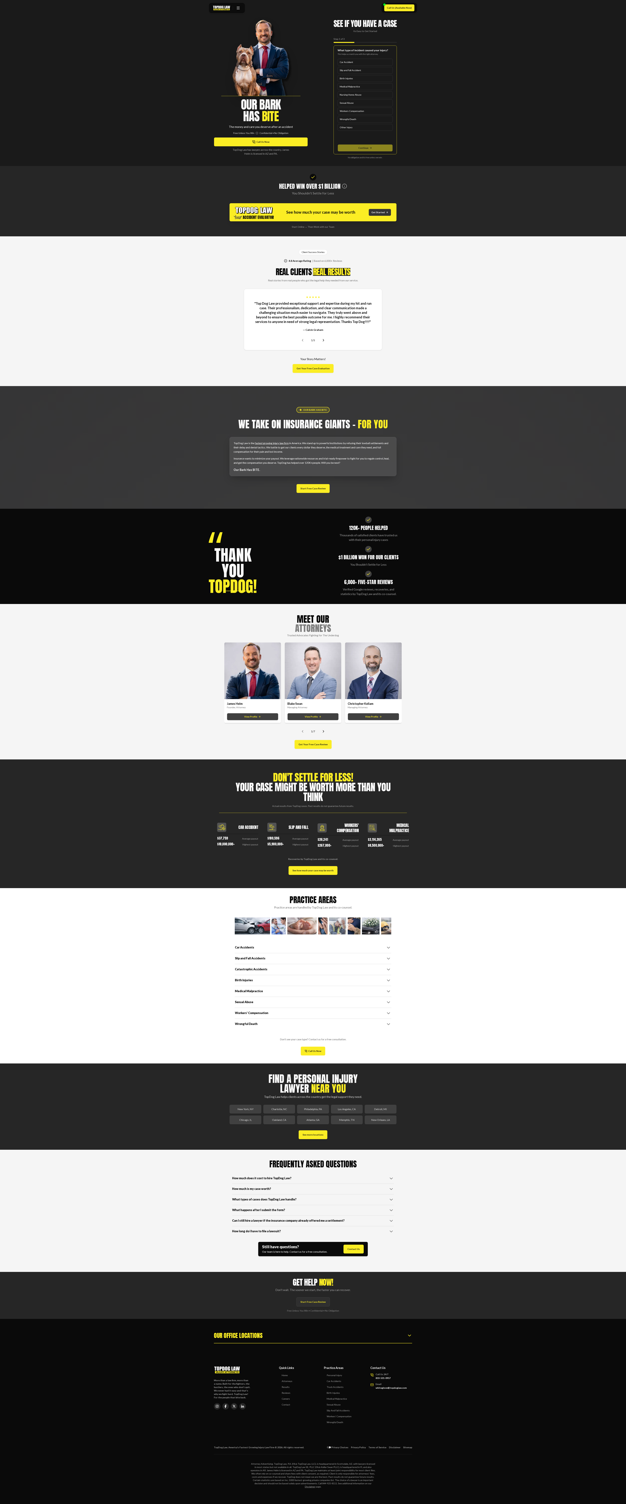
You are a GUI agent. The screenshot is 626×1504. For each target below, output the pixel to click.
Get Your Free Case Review (313, 744)
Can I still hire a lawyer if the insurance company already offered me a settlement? (288, 1220)
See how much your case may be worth (313, 870)
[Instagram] (217, 1406)
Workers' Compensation (251, 1013)
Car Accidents (244, 947)
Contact (286, 1404)
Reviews (286, 1392)
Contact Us (353, 1249)
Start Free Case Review (313, 488)
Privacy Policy (358, 1447)
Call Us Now (316, 1052)
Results (286, 1387)
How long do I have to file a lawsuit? (256, 1231)
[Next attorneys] (323, 731)
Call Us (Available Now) (400, 8)
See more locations (313, 1134)
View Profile (250, 716)
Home (285, 1375)
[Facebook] (225, 1406)
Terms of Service (377, 1447)
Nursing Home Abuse (350, 94)
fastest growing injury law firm (272, 443)
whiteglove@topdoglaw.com (391, 1387)
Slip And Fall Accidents (338, 1410)
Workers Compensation (352, 111)
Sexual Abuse (347, 102)
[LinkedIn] (242, 1406)
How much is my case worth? (251, 1189)
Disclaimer (395, 1447)
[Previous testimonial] (302, 340)
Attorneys (287, 1381)
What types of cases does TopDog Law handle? (264, 1199)
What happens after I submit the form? (258, 1210)
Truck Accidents (335, 1387)
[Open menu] (238, 8)
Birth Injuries (346, 78)
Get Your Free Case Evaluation (313, 368)
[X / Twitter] (234, 1406)
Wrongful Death (348, 119)
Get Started (378, 212)
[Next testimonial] (323, 340)
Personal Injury (334, 1375)
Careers (286, 1398)
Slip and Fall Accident (350, 70)
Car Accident (346, 62)
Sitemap (407, 1447)
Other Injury (346, 127)
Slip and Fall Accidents (250, 958)
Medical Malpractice (350, 86)
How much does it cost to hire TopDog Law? (261, 1178)
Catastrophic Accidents (251, 969)
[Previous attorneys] (302, 731)
